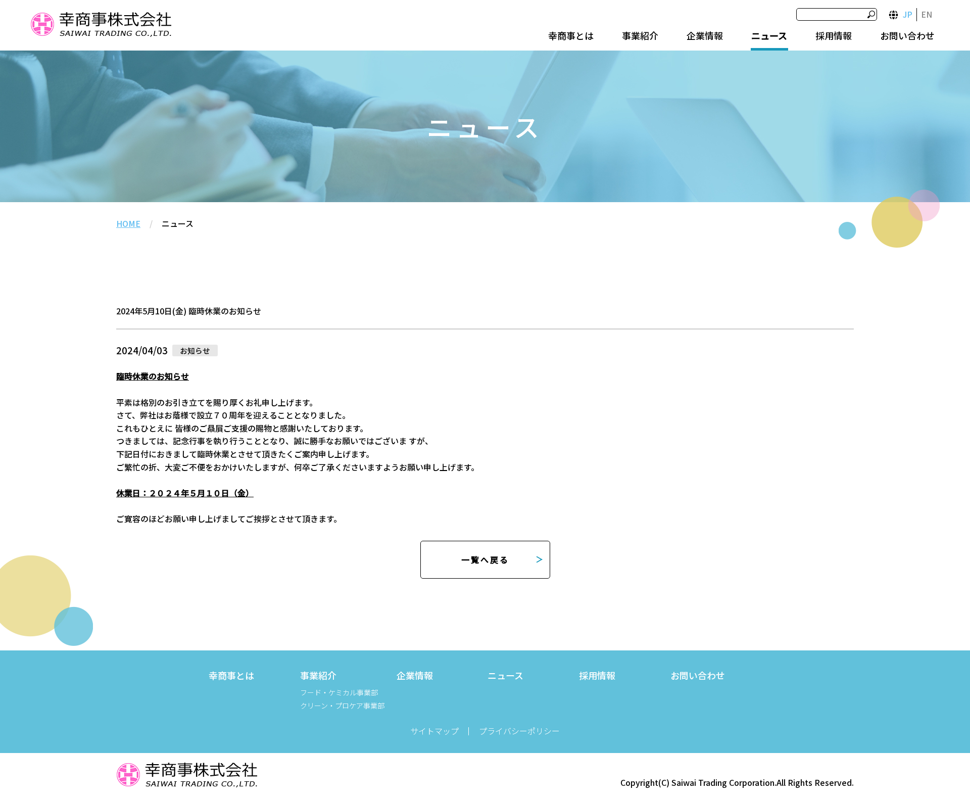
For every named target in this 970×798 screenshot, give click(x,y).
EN (926, 14)
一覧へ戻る (485, 559)
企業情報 (705, 35)
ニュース (769, 35)
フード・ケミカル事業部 (339, 692)
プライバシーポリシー (519, 731)
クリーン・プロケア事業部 (342, 705)
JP (907, 14)
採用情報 (833, 35)
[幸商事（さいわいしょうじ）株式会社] (100, 26)
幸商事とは (571, 35)
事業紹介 (640, 35)
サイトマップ (434, 731)
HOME (128, 223)
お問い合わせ (907, 35)
